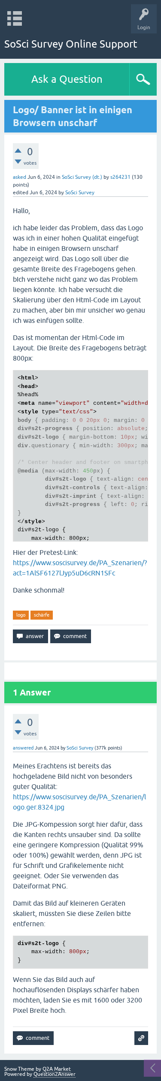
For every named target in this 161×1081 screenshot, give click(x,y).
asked (19, 177)
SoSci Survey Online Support (70, 44)
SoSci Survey (79, 193)
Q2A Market (57, 1069)
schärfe (41, 614)
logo (20, 614)
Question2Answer (54, 1074)
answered (23, 747)
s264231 (120, 177)
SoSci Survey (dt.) (82, 177)
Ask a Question (67, 79)
